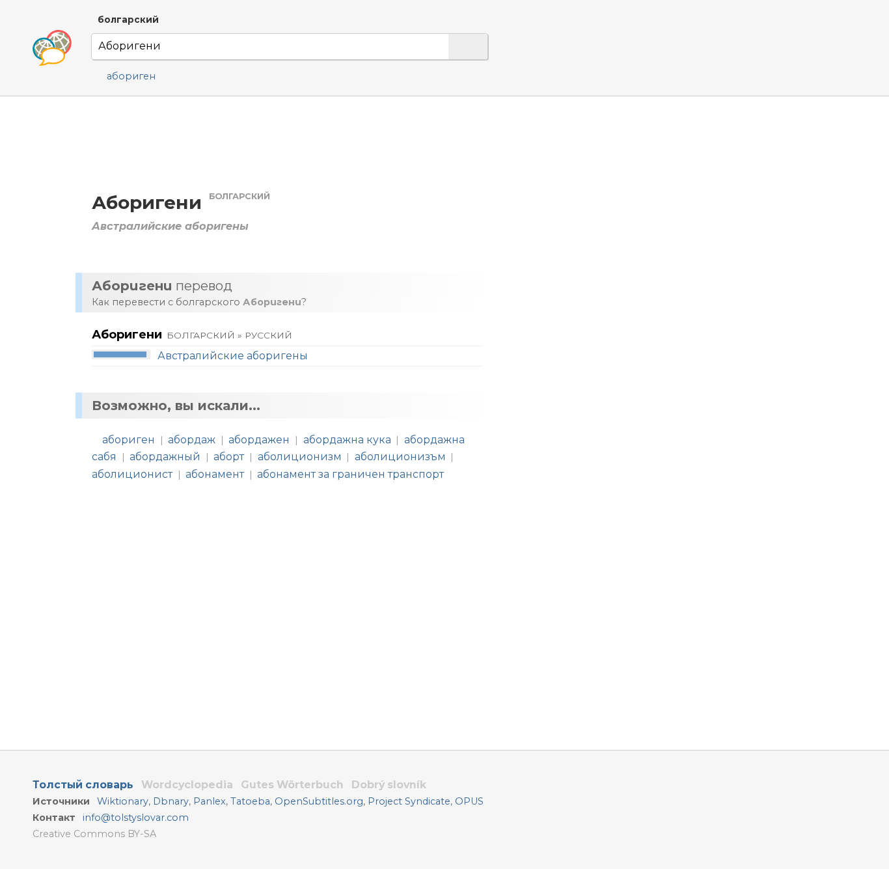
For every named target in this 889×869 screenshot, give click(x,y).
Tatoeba (250, 801)
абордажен (259, 440)
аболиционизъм (400, 456)
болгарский (128, 19)
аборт (228, 456)
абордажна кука (347, 440)
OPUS (469, 801)
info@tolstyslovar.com (136, 817)
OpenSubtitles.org (319, 801)
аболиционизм (300, 456)
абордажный (165, 456)
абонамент (214, 474)
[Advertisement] (635, 221)
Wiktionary (122, 801)
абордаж (191, 440)
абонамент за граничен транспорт (350, 474)
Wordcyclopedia (187, 785)
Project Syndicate (409, 801)
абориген (131, 76)
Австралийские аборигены (232, 356)
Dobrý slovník (388, 785)
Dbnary (171, 801)
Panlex (209, 801)
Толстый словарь (83, 785)
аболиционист (132, 474)
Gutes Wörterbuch (292, 785)
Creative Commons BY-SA (94, 834)
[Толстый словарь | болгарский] (52, 48)
